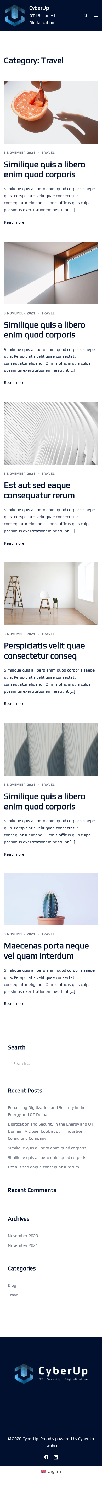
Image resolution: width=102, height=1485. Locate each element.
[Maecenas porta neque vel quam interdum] (51, 898)
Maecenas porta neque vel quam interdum (46, 950)
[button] (85, 15)
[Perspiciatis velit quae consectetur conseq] (51, 593)
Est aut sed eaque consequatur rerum (39, 490)
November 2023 (23, 1235)
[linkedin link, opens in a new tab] (56, 1456)
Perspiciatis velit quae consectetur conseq (44, 650)
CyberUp (39, 8)
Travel (48, 152)
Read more (14, 222)
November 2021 (23, 1245)
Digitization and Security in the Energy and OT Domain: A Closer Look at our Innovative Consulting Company (50, 1131)
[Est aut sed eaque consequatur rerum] (51, 432)
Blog (12, 1285)
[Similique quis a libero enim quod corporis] (51, 111)
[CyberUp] (14, 15)
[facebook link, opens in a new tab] (46, 1456)
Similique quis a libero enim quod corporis (44, 169)
